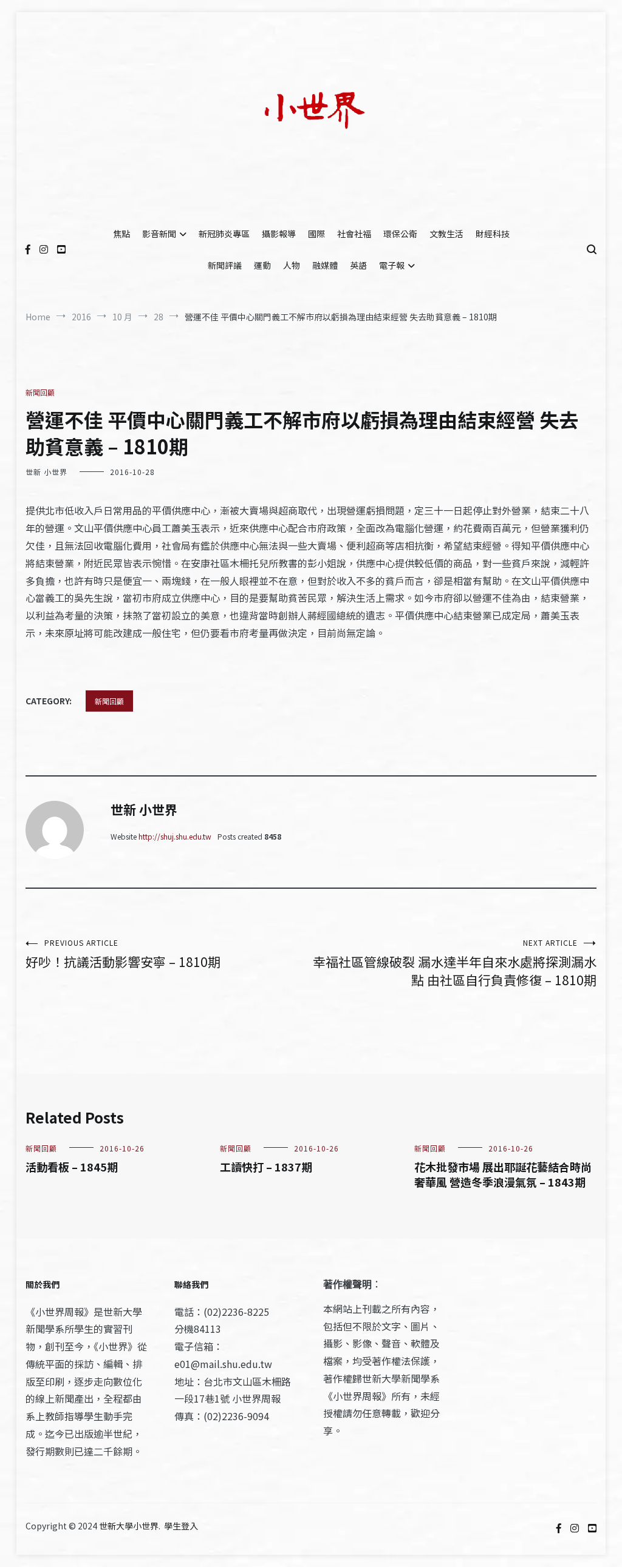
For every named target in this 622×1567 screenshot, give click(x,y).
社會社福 (354, 233)
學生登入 (181, 1526)
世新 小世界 (46, 472)
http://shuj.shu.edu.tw (174, 836)
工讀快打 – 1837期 (266, 1166)
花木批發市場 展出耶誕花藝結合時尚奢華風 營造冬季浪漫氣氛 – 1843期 (503, 1174)
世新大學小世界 (129, 1526)
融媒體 (325, 265)
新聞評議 (225, 265)
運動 (262, 265)
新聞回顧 (40, 392)
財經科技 (493, 233)
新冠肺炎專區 (224, 233)
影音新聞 (159, 233)
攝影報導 (279, 233)
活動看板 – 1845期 (72, 1166)
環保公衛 (400, 233)
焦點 (121, 233)
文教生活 (446, 233)
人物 (291, 265)
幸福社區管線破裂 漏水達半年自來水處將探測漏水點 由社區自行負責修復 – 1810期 (454, 963)
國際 (316, 233)
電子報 (392, 265)
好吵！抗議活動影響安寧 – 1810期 (123, 954)
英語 (358, 265)
